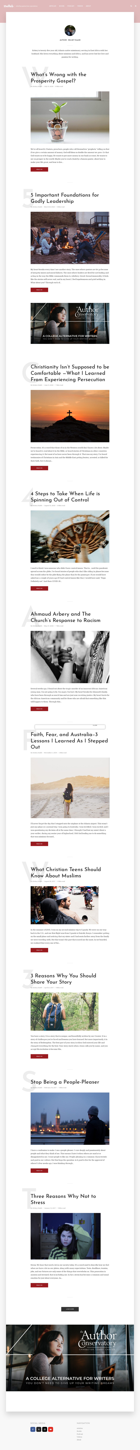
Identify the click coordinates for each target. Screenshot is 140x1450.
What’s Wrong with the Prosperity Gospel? (58, 78)
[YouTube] (50, 1429)
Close (95, 725)
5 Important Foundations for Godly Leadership (65, 198)
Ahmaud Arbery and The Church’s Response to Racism (66, 617)
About (88, 6)
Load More (70, 1309)
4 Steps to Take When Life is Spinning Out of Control (65, 497)
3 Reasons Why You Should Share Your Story (63, 979)
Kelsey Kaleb (37, 86)
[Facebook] (32, 1429)
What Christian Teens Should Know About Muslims (66, 873)
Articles (52, 6)
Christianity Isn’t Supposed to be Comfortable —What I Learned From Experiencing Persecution (70, 373)
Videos (80, 6)
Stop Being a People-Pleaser (65, 1082)
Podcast (70, 6)
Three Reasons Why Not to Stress (63, 1199)
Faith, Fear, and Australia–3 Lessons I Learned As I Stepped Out (69, 741)
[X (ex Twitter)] (38, 1429)
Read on (39, 169)
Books (61, 6)
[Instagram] (44, 1429)
